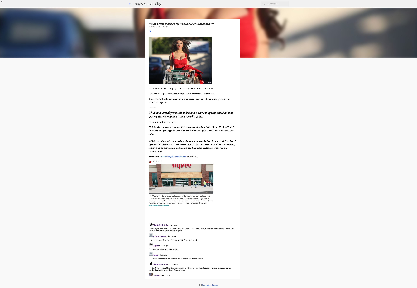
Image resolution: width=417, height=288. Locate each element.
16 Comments (164, 26)
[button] (150, 31)
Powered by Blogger (210, 285)
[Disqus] (193, 248)
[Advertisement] (257, 97)
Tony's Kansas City (147, 4)
